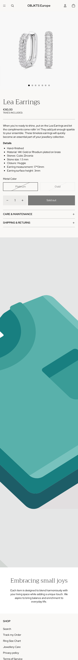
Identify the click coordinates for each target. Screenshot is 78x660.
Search (7, 629)
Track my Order (12, 634)
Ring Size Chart (12, 641)
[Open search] (12, 6)
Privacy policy (11, 652)
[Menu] (4, 5)
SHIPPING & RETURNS (16, 222)
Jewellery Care (12, 647)
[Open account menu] (65, 6)
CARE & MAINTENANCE (17, 214)
